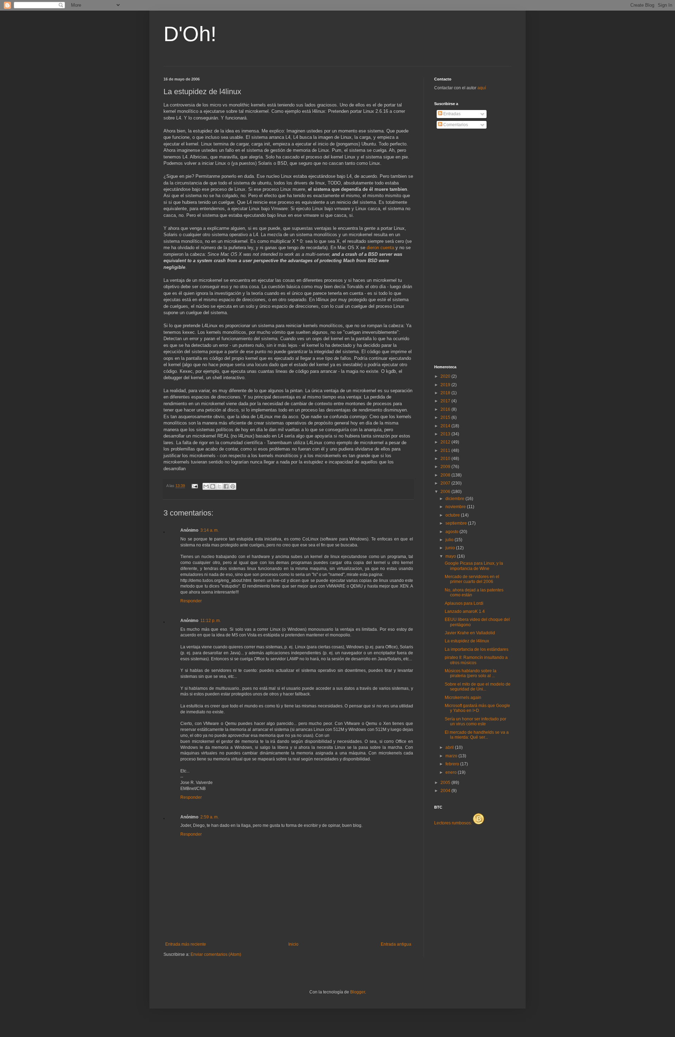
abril (450, 747)
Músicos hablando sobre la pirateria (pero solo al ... (470, 673)
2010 (446, 458)
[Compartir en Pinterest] (232, 486)
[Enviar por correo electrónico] (206, 486)
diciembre (455, 498)
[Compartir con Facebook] (226, 486)
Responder (191, 600)
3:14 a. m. (209, 530)
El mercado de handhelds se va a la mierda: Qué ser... (477, 735)
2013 (446, 434)
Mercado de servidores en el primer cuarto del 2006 (472, 579)
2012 (446, 442)
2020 (446, 376)
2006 (446, 491)
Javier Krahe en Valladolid (470, 632)
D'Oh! (190, 34)
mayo (451, 556)
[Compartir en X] (219, 486)
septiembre (456, 523)
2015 (446, 417)
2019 (446, 384)
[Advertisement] (462, 247)
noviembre (456, 506)
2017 (446, 400)
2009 (446, 466)
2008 (446, 475)
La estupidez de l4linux (467, 641)
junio (450, 547)
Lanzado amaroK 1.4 (465, 611)
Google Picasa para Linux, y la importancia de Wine (474, 566)
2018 (446, 392)
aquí (481, 87)
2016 (446, 409)
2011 (446, 450)
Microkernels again (463, 697)
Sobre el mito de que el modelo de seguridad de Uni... (477, 687)
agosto (452, 531)
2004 (446, 790)
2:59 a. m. (209, 817)
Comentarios (455, 124)
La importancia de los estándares (476, 649)
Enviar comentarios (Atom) (216, 954)
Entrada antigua (396, 944)
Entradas (451, 113)
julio (450, 539)
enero (451, 772)
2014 (446, 425)
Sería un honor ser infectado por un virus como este (475, 721)
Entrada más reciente (185, 944)
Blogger (357, 992)
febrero (452, 763)
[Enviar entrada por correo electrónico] (194, 486)
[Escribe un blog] (212, 486)
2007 (446, 483)
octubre (453, 515)
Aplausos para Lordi (464, 603)
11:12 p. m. (210, 620)
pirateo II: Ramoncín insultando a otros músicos (476, 660)
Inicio (293, 944)
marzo (451, 755)
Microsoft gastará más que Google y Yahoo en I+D (477, 708)
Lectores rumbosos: (453, 823)
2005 (446, 782)
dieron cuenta (380, 247)
